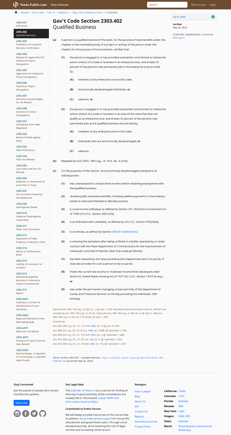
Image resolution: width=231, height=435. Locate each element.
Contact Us (141, 411)
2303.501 (28, 125)
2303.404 (30, 59)
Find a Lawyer (143, 391)
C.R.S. (182, 396)
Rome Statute (187, 426)
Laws (181, 411)
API (137, 406)
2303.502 (28, 137)
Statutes (25, 12)
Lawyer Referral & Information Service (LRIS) (92, 399)
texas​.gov (178, 37)
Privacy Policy (143, 426)
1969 (90, 330)
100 (91, 339)
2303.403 (28, 44)
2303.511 (28, 227)
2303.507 (29, 194)
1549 (92, 343)
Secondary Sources (146, 421)
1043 (92, 334)
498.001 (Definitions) (124, 231)
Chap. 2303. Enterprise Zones (87, 12)
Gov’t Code (38, 12)
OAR (181, 416)
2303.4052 (30, 318)
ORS (187, 416)
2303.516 (28, 278)
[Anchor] (131, 49)
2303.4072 (31, 341)
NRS (181, 406)
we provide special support (96, 418)
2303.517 (21, 291)
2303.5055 (31, 355)
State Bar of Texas (81, 390)
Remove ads (198, 4)
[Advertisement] (193, 93)
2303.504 (25, 157)
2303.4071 (27, 329)
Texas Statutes (59, 4)
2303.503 (25, 148)
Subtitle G (63, 12)
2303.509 (26, 205)
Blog (137, 396)
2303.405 (29, 73)
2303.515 (29, 264)
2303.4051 (28, 304)
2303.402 (26, 33)
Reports (139, 416)
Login (212, 4)
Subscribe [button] (22, 403)
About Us (140, 401)
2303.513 (30, 238)
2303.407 (29, 99)
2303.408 (26, 112)
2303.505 (28, 169)
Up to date (179, 17)
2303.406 (25, 86)
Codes (182, 391)
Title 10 (51, 12)
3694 (93, 325)
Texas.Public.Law (33, 5)
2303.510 (28, 216)
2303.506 (30, 181)
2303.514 (28, 251)
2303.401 (22, 24)
